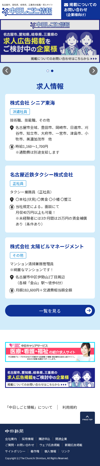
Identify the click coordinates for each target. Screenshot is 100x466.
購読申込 (44, 439)
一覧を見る (50, 311)
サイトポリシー (15, 451)
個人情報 (50, 451)
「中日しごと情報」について (28, 407)
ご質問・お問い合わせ (19, 445)
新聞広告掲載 (73, 445)
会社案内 (11, 439)
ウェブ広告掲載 (49, 445)
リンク (65, 451)
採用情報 (27, 439)
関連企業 (61, 439)
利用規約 (69, 407)
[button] (6, 71)
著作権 (35, 451)
